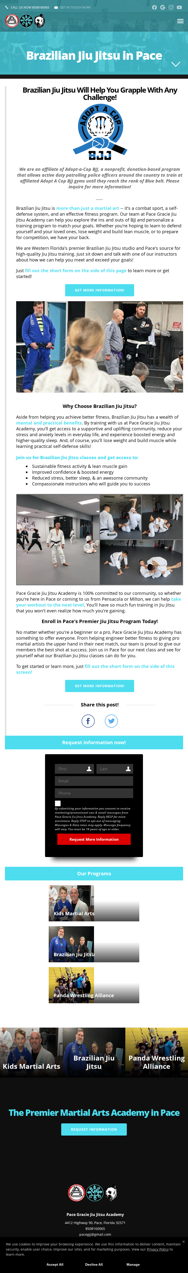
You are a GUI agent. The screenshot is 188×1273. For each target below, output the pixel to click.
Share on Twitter (111, 721)
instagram (171, 7)
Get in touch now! (75, 7)
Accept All (55, 1264)
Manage (133, 1264)
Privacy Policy (158, 1249)
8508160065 (40, 7)
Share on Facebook (88, 721)
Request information (94, 1129)
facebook (154, 7)
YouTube (179, 7)
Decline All (94, 1264)
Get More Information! (99, 290)
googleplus (162, 7)
